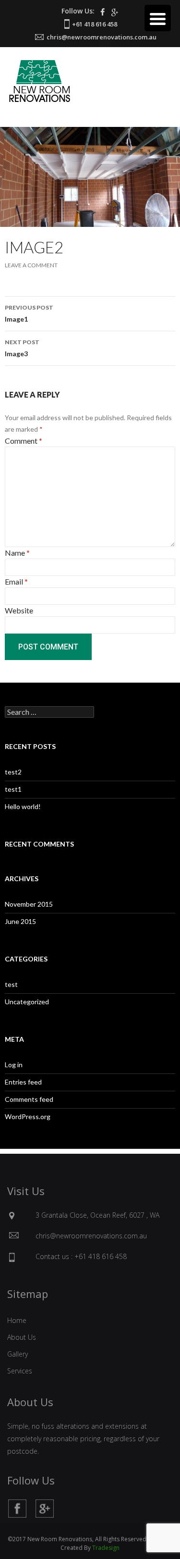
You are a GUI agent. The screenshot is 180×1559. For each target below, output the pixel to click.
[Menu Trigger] (157, 18)
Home (16, 1320)
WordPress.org (27, 1116)
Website (19, 610)
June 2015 (20, 921)
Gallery (17, 1354)
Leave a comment (31, 265)
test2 (13, 772)
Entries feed (23, 1082)
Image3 (22, 348)
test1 (13, 789)
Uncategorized (27, 1002)
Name (17, 552)
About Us (21, 1337)
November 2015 (29, 904)
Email (16, 581)
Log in (14, 1064)
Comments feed (29, 1099)
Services (19, 1370)
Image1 (29, 313)
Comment (23, 440)
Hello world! (23, 806)
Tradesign (106, 1548)
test (11, 984)
